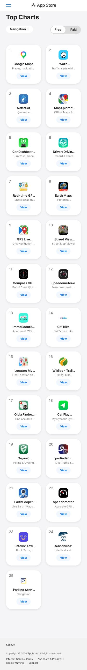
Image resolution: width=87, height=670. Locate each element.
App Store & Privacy (49, 659)
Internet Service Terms (19, 659)
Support (33, 663)
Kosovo (10, 644)
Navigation (18, 29)
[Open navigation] (8, 5)
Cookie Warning (15, 663)
